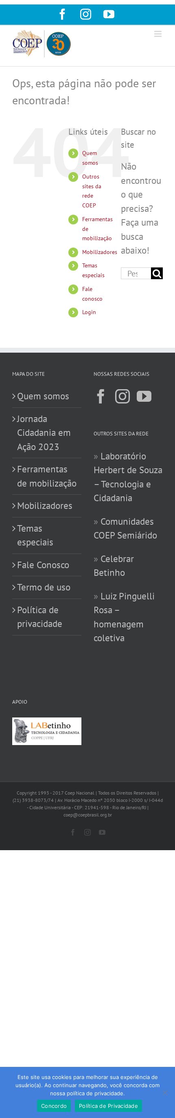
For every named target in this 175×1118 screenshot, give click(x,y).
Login (89, 312)
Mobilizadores (99, 252)
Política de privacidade (39, 617)
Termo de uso (43, 587)
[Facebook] (101, 396)
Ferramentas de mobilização (47, 476)
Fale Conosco (43, 565)
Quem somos (43, 396)
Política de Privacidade (108, 1106)
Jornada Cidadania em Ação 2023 (44, 432)
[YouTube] (144, 396)
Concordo (54, 1106)
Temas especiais (35, 535)
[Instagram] (122, 396)
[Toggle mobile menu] (158, 34)
